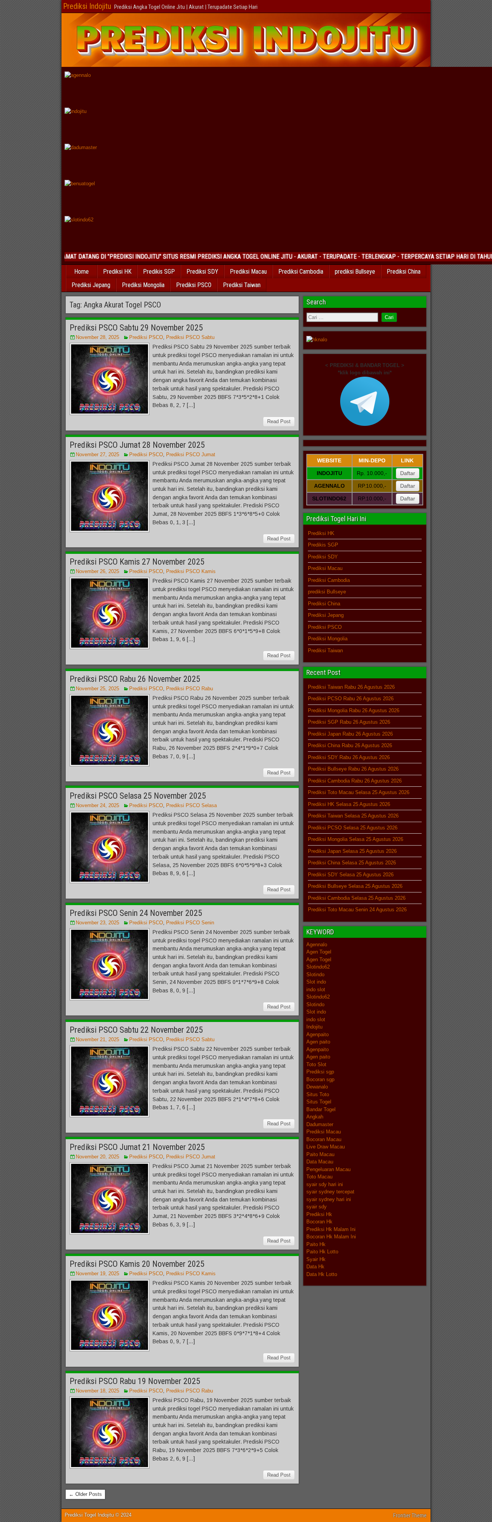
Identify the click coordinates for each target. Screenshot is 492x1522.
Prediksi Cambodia (300, 271)
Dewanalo (317, 1087)
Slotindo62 (318, 967)
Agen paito (318, 1042)
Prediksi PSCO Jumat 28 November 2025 (137, 445)
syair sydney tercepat (330, 1192)
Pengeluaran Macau (328, 1169)
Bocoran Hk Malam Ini (331, 1237)
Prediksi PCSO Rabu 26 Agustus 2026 (351, 698)
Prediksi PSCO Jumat (190, 454)
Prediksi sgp (320, 1072)
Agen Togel (318, 952)
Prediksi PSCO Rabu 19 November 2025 (135, 1381)
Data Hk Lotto (321, 1274)
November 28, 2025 (97, 337)
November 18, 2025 (97, 1391)
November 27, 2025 (97, 454)
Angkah (314, 1117)
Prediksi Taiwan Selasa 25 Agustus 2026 (353, 816)
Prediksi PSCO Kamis (191, 571)
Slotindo (315, 974)
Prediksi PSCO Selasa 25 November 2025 (138, 796)
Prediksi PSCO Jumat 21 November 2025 (137, 1147)
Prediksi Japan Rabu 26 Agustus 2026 (350, 734)
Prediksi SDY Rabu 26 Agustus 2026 (349, 757)
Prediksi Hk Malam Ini (331, 1229)
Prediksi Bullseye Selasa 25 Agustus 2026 (355, 886)
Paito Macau (320, 1154)
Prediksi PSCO (193, 285)
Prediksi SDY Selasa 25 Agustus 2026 (351, 874)
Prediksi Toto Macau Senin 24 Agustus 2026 (357, 909)
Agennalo (316, 944)
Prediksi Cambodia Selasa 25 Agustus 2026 (357, 898)
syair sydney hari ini (328, 1199)
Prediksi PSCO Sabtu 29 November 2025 (136, 327)
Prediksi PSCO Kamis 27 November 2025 (137, 562)
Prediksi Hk (319, 1214)
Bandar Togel (321, 1109)
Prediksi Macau (248, 271)
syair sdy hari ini (324, 1184)
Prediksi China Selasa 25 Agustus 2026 (352, 863)
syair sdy (316, 1207)
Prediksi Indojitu (87, 6)
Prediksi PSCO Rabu (189, 688)
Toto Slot (316, 1064)
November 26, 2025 (97, 571)
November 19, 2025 (97, 1273)
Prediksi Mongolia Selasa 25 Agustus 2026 (355, 839)
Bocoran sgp (320, 1079)
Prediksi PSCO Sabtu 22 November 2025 (136, 1030)
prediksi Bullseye (355, 271)
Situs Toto (317, 1094)
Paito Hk (316, 1244)
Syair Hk (316, 1259)
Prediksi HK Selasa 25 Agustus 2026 (349, 804)
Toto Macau (319, 1177)
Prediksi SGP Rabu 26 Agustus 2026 (349, 722)
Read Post (279, 421)
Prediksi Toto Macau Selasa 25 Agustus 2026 (358, 792)
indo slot (315, 989)
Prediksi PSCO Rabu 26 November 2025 (135, 679)
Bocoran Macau (323, 1139)
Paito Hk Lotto (322, 1251)
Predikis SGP (159, 271)
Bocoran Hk (319, 1222)
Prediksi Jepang (90, 285)
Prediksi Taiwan (242, 285)
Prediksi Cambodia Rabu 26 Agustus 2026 (355, 781)
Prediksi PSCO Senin (190, 922)
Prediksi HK (117, 271)
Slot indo (316, 982)
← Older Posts (85, 1494)
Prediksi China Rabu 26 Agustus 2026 (350, 745)
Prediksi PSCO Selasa (191, 805)
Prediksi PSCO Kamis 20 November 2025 (137, 1264)
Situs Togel (318, 1102)
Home (81, 271)
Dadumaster (319, 1124)
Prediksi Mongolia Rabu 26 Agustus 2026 (353, 710)
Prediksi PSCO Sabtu (190, 337)
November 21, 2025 (97, 1039)
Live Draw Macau (325, 1147)
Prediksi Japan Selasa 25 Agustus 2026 (352, 851)
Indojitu (314, 1027)
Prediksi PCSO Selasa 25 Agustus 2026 (352, 828)
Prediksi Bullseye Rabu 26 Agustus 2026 (353, 769)
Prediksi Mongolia (143, 285)
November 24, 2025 (97, 805)
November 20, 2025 (97, 1157)
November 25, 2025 (97, 688)
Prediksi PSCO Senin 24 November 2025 (136, 913)
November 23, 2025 (97, 922)
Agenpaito (317, 1034)
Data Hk (315, 1266)
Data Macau (319, 1162)
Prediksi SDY (202, 271)
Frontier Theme (410, 1515)
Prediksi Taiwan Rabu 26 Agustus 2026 (351, 687)
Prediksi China (404, 271)
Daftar (407, 473)
